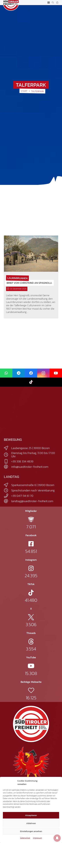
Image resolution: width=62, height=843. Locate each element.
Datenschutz (25, 837)
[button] (49, 2)
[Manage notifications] (57, 838)
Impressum (37, 837)
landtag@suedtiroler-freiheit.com (32, 501)
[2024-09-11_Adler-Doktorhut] (31, 764)
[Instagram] (43, 373)
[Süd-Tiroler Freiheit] (31, 724)
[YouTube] (56, 373)
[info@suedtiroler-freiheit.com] (7, 467)
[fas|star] (31, 519)
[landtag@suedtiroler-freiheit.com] (7, 501)
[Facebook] (31, 373)
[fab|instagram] (31, 568)
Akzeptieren (31, 815)
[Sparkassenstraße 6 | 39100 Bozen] (7, 485)
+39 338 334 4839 (22, 461)
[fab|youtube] (31, 666)
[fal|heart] (31, 690)
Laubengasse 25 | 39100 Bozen (30, 448)
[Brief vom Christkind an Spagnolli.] (31, 253)
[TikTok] (31, 382)
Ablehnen (31, 823)
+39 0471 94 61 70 (22, 496)
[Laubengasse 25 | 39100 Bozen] (7, 448)
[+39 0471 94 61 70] (7, 496)
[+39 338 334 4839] (7, 461)
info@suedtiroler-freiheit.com (29, 467)
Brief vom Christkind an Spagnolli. (29, 283)
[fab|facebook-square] (31, 544)
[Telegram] (18, 373)
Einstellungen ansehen (31, 831)
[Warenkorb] (57, 2)
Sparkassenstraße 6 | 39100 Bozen (32, 485)
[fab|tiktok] (31, 593)
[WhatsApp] (6, 373)
